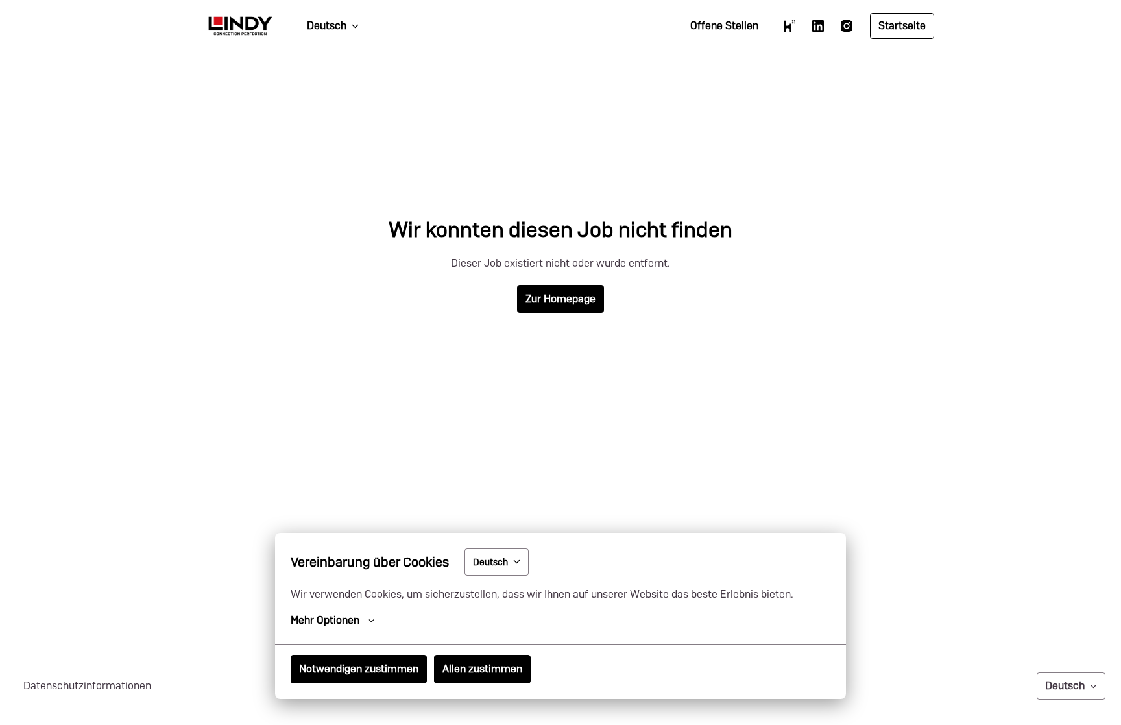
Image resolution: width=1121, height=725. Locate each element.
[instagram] (847, 26)
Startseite (902, 25)
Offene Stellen (724, 25)
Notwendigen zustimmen (358, 669)
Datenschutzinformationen (87, 686)
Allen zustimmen (482, 669)
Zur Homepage (560, 299)
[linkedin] (818, 26)
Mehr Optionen (325, 620)
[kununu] (789, 26)
